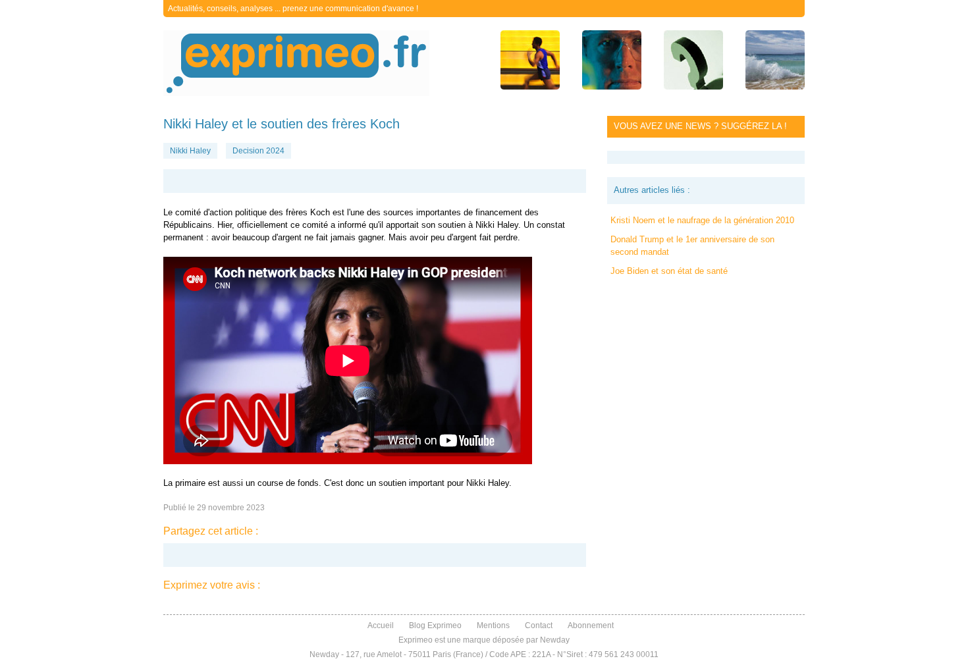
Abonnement (591, 625)
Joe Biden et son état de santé (669, 271)
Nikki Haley (190, 150)
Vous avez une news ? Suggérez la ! (700, 126)
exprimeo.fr (296, 63)
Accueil (380, 625)
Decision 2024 (258, 150)
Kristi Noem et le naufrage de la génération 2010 (702, 220)
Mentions (493, 625)
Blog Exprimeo (435, 625)
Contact (538, 625)
